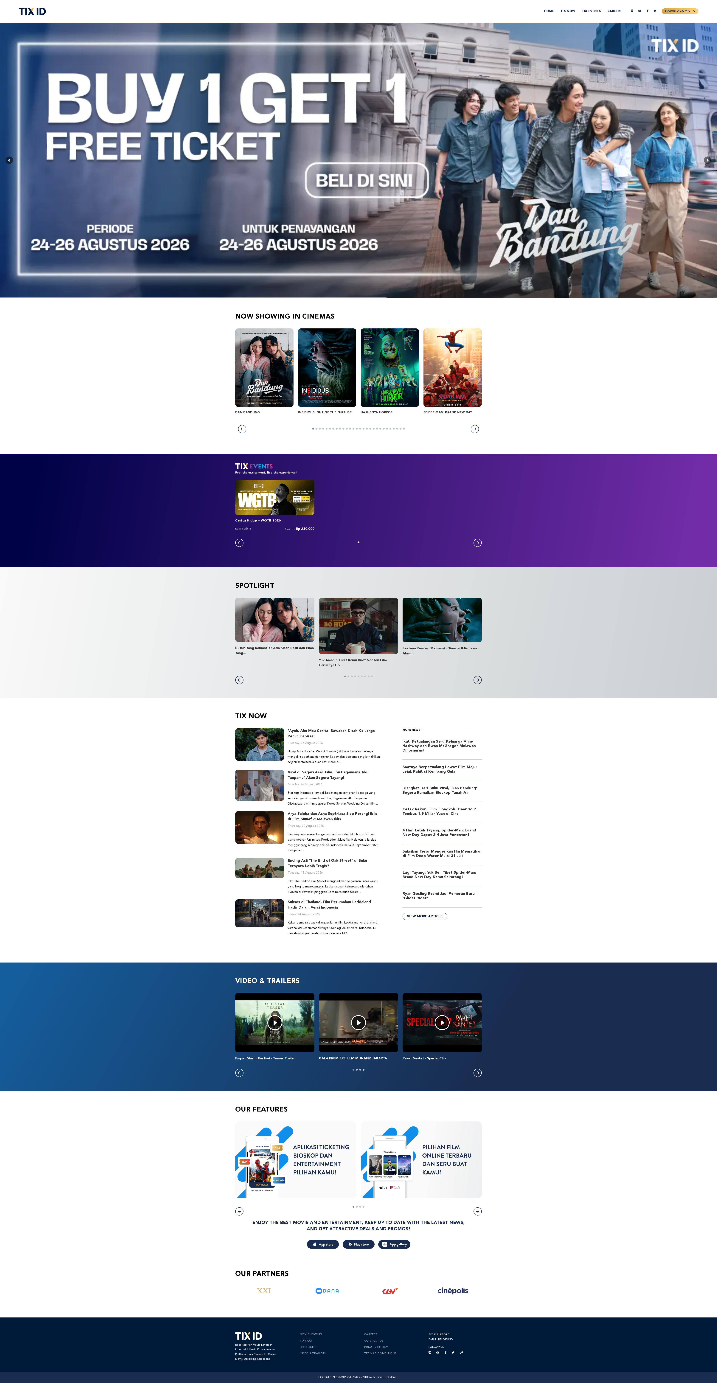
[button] (242, 429)
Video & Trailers (313, 1353)
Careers (615, 11)
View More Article (425, 916)
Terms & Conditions (380, 1353)
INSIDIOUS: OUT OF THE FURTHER (325, 412)
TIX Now (568, 11)
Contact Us (373, 1340)
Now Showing (311, 1334)
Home (549, 11)
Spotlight (308, 1347)
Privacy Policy (376, 1347)
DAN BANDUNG (247, 412)
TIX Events (591, 11)
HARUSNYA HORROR (376, 412)
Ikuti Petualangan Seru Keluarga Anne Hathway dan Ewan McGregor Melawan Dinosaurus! (439, 746)
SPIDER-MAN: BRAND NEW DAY (447, 412)
